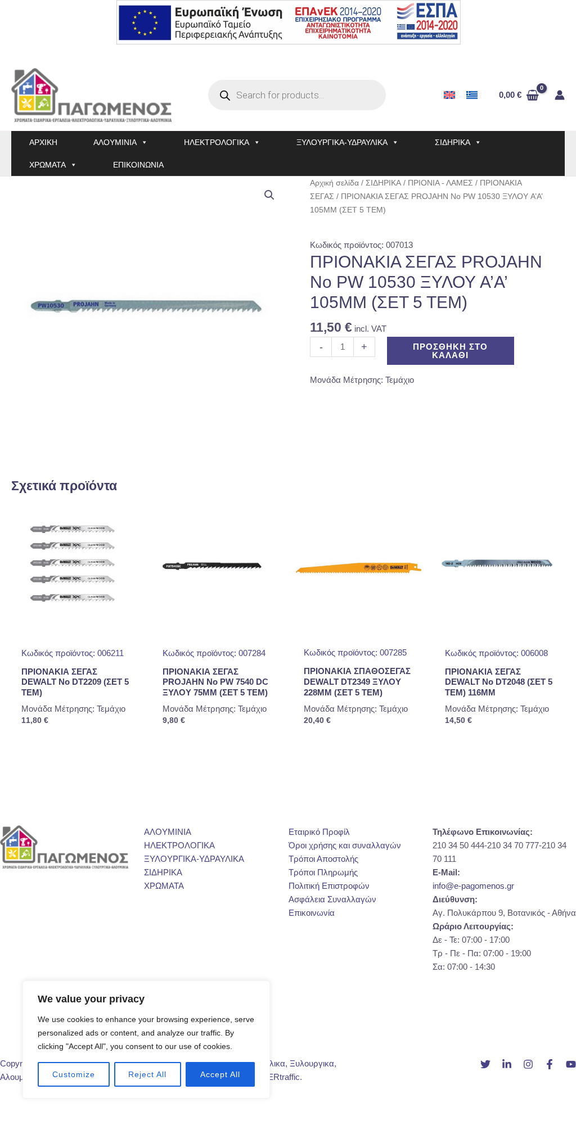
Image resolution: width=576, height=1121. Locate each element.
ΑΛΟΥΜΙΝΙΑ (115, 142)
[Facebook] (549, 1064)
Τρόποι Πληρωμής (323, 872)
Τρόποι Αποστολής (323, 859)
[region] (146, 1039)
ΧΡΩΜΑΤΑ (47, 164)
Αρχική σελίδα (334, 183)
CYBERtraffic (275, 1077)
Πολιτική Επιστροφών (329, 886)
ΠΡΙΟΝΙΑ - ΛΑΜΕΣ (440, 183)
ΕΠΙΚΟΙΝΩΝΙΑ (138, 164)
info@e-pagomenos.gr (473, 886)
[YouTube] (571, 1064)
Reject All (147, 1074)
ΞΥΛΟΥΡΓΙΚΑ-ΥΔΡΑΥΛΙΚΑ (342, 142)
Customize (73, 1074)
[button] (269, 195)
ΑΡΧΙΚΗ (43, 142)
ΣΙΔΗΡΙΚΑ (452, 142)
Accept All (220, 1074)
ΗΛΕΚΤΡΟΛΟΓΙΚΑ (216, 142)
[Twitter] (485, 1064)
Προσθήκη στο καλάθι (450, 351)
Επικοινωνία (312, 912)
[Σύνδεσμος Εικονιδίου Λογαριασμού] (560, 95)
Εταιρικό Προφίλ (319, 832)
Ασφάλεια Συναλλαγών (332, 899)
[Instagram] (528, 1064)
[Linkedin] (507, 1064)
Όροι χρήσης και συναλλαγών (345, 845)
